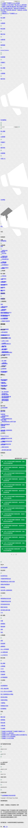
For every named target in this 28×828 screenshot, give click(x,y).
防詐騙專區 (22, 8)
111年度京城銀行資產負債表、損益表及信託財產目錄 (14, 503)
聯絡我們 (3, 741)
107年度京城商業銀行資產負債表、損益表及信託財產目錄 (14, 549)
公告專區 (24, 10)
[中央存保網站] (8, 795)
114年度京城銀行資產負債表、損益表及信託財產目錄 (14, 468)
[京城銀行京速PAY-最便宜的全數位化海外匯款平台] (14, 734)
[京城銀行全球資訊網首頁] (13, 13)
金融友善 (13, 10)
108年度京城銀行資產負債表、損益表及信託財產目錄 (14, 538)
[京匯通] (3, 6)
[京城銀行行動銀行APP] (18, 731)
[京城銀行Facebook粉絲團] (13, 3)
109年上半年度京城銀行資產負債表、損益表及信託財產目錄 (14, 532)
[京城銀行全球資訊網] (6, 731)
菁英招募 (3, 10)
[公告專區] (3, 11)
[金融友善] (19, 10)
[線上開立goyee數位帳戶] (20, 4)
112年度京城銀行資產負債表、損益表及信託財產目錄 (14, 491)
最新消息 (10, 8)
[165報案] (3, 3)
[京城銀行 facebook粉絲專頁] (8, 736)
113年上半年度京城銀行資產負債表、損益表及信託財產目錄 (14, 485)
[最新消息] (16, 8)
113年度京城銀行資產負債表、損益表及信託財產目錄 (14, 479)
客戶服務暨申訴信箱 (6, 759)
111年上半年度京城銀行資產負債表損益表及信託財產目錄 (14, 509)
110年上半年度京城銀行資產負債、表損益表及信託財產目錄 (14, 520)
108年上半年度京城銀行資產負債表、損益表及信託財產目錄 (14, 543)
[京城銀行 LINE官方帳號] (7, 738)
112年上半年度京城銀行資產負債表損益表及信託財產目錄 (14, 497)
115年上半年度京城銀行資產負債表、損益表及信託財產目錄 (14, 462)
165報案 (7, 6)
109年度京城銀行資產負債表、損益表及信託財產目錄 (14, 526)
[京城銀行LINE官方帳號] (7, 4)
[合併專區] (5, 8)
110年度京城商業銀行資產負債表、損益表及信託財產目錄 (14, 514)
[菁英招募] (8, 10)
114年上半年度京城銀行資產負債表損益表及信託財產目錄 (14, 474)
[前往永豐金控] (5, 13)
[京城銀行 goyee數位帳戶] (7, 733)
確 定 (5, 826)
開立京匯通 (20, 6)
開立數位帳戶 (13, 6)
